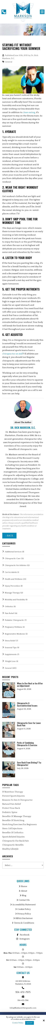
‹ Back (9, 535)
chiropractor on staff (12, 354)
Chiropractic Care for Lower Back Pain (29, 724)
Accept (29, 1023)
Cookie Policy (17, 1023)
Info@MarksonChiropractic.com (23, 1008)
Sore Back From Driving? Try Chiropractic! (29, 763)
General (8, 62)
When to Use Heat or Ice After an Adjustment (30, 684)
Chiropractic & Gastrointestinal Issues (27, 704)
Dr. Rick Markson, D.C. (23, 427)
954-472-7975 (23, 992)
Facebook (24, 935)
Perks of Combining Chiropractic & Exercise (27, 744)
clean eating (29, 112)
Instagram (25, 939)
